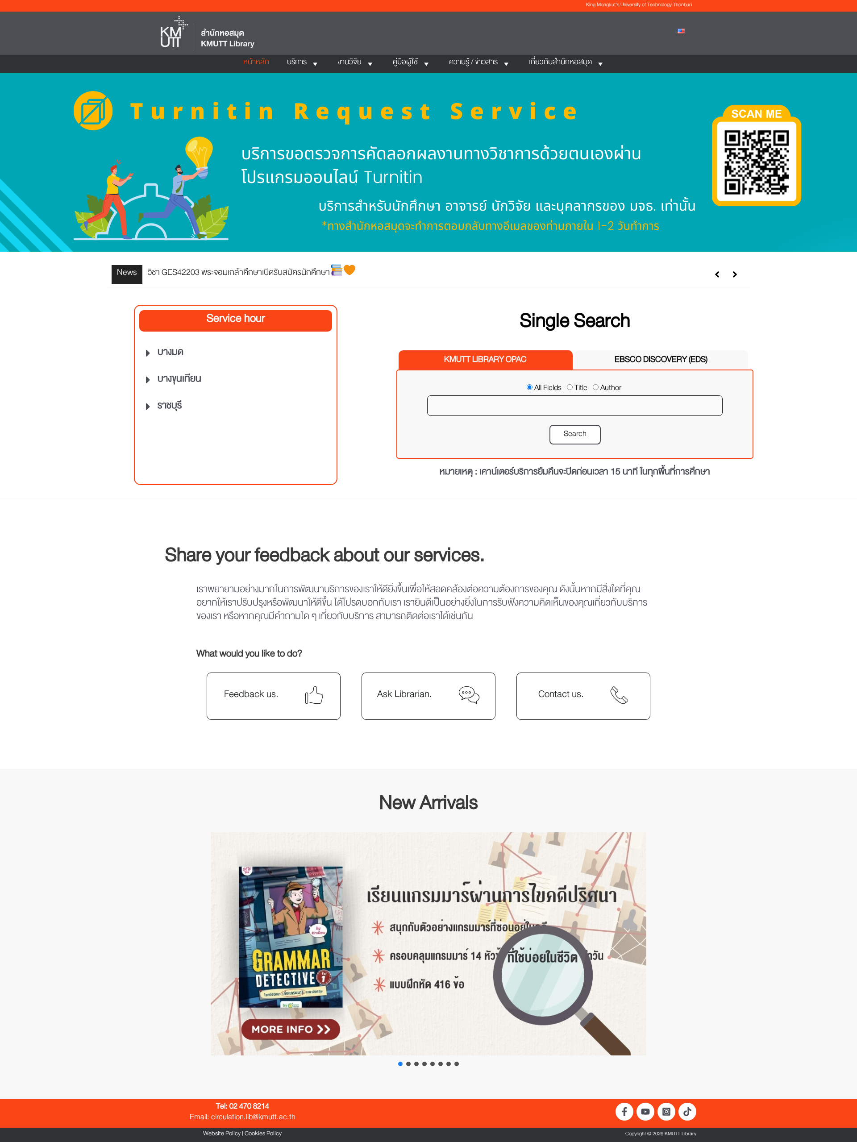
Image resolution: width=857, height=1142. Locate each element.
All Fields (548, 389)
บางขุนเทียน (179, 380)
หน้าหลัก (256, 63)
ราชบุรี (170, 407)
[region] (428, 162)
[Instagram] (666, 1112)
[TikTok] (687, 1112)
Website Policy (222, 1135)
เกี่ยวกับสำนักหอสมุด (560, 63)
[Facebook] (624, 1112)
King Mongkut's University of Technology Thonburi (639, 6)
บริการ (297, 63)
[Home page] (207, 34)
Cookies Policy (263, 1135)
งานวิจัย (350, 63)
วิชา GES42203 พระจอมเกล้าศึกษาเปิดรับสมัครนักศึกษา (239, 274)
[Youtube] (645, 1112)
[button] (428, 162)
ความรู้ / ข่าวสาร (473, 63)
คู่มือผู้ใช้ (405, 63)
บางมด (170, 354)
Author (610, 389)
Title (580, 389)
